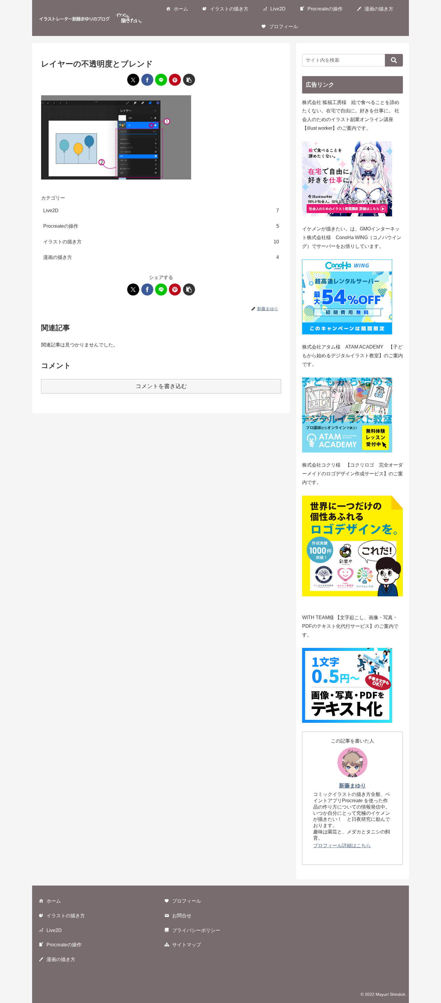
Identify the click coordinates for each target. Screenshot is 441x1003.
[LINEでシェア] (161, 80)
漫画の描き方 (60, 959)
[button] (189, 80)
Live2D (54, 930)
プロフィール (186, 901)
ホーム (53, 901)
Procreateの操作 (64, 944)
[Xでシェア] (133, 80)
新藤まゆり (352, 786)
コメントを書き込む (161, 386)
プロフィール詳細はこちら (342, 845)
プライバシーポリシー (196, 930)
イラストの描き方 (65, 915)
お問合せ (181, 915)
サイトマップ (186, 944)
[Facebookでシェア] (147, 80)
